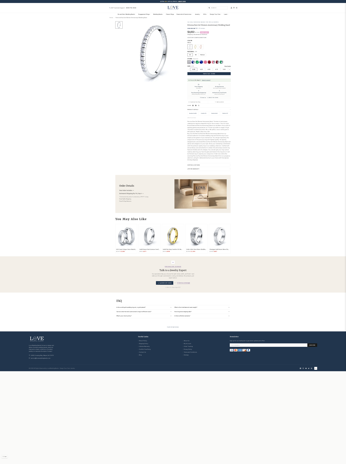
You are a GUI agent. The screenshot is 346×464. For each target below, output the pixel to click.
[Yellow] (195, 46)
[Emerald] (197, 62)
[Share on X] (199, 105)
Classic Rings (170, 14)
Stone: (189, 58)
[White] (189, 46)
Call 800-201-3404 (165, 283)
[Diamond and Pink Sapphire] (213, 62)
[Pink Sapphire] (205, 62)
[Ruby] (209, 62)
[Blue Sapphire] (201, 62)
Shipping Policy (143, 343)
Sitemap (186, 355)
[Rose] (200, 46)
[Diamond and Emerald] (221, 62)
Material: (191, 51)
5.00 (224, 69)
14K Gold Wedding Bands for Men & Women (203, 22)
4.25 (201, 69)
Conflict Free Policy (144, 349)
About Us (186, 340)
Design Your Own (215, 14)
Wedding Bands (157, 14)
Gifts (204, 14)
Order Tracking (188, 346)
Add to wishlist (220, 102)
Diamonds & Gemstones (184, 14)
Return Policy (142, 340)
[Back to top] (315, 368)
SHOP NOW (182, 1)
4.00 (193, 69)
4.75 (216, 69)
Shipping (190, 34)
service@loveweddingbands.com (40, 358)
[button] (196, 28)
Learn (225, 14)
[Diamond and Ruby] (217, 62)
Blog (140, 355)
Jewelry (197, 14)
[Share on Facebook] (196, 105)
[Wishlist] (234, 8)
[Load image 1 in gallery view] (119, 25)
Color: (189, 40)
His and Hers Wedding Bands (126, 14)
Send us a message (184, 282)
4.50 (209, 69)
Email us (203, 97)
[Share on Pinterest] (193, 105)
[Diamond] (189, 62)
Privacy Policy (187, 349)
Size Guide (227, 66)
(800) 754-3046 (213, 97)
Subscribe (312, 345)
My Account (187, 343)
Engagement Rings (144, 14)
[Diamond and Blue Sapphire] (193, 62)
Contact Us (142, 352)
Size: (189, 66)
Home (111, 17)
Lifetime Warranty (144, 346)
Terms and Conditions (190, 352)
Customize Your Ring (195, 102)
